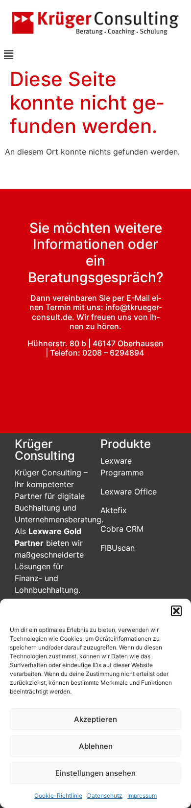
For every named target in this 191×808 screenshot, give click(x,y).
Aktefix (113, 510)
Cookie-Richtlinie (58, 795)
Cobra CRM (121, 529)
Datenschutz (104, 795)
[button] (176, 611)
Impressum (142, 795)
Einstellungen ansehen (95, 773)
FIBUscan (117, 548)
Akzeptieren (95, 719)
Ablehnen (96, 746)
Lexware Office (128, 491)
